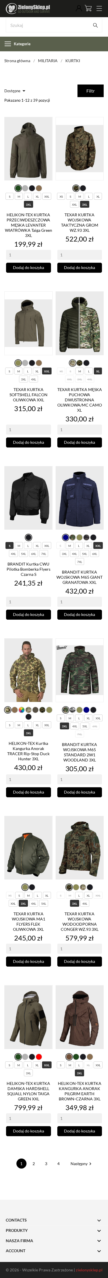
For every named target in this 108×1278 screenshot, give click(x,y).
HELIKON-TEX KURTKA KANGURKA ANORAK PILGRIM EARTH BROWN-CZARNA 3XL (79, 1091)
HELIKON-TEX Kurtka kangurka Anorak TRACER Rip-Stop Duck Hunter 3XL (28, 751)
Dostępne (15, 90)
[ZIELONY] (18, 188)
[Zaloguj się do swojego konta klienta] (79, 8)
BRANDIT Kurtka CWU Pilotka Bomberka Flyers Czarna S (28, 569)
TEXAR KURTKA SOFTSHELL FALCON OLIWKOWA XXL (29, 394)
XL (37, 196)
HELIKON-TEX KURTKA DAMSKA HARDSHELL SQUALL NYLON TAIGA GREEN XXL (28, 1091)
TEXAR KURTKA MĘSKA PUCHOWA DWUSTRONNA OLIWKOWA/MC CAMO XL (79, 400)
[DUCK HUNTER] (8, 710)
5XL (23, 553)
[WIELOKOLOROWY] (21, 710)
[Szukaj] (95, 25)
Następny (82, 1163)
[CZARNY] (32, 188)
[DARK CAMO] (86, 537)
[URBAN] (72, 710)
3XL (28, 204)
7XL (43, 553)
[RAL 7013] (35, 710)
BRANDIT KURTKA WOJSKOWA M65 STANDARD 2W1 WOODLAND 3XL (79, 752)
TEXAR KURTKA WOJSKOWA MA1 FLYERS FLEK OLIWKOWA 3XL (28, 921)
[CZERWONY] (39, 1057)
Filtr (90, 90)
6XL (33, 553)
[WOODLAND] (72, 537)
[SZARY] (25, 188)
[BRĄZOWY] (69, 1057)
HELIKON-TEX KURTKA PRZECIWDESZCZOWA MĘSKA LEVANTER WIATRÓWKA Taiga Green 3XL (28, 225)
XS (61, 196)
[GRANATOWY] (65, 537)
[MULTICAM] (72, 363)
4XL (33, 379)
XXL (46, 196)
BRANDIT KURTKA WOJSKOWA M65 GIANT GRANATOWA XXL (79, 577)
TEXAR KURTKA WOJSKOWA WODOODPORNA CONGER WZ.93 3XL (79, 921)
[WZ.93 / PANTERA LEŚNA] (76, 188)
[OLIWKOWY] (18, 363)
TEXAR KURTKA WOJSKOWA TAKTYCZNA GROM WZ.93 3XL (79, 222)
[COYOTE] (39, 188)
